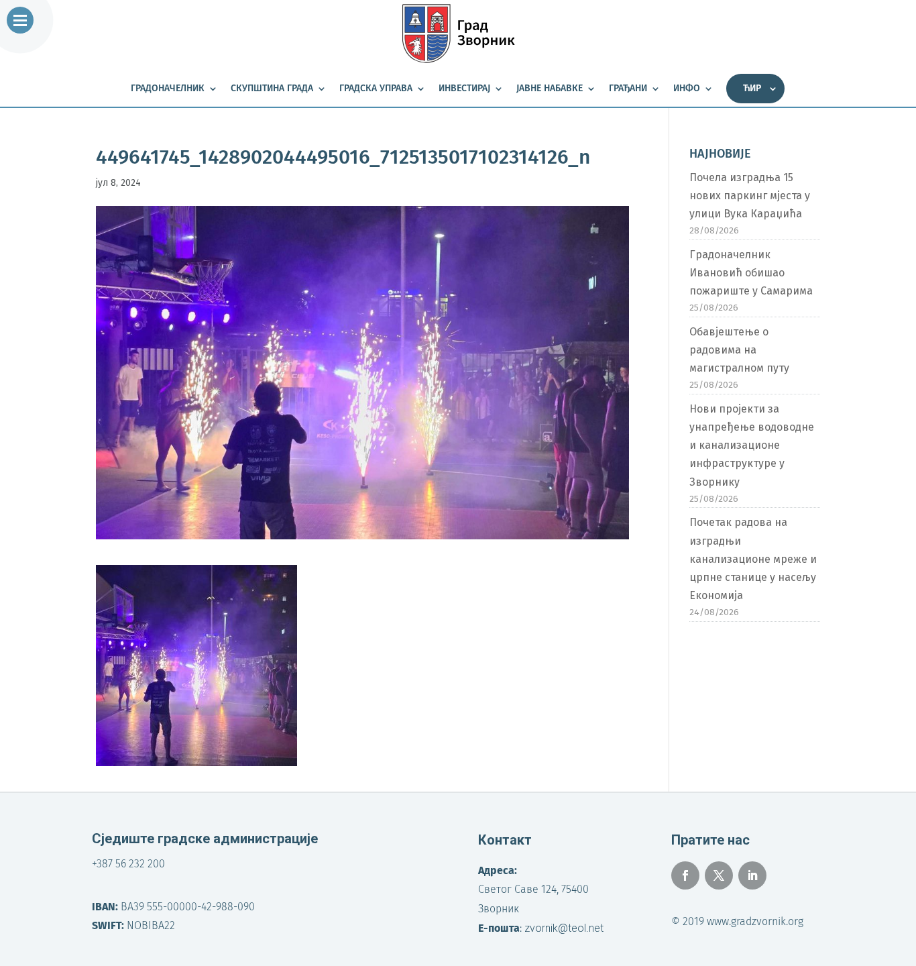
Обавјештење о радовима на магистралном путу (739, 349)
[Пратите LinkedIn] (752, 875)
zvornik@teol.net (564, 928)
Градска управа (375, 89)
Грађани (628, 89)
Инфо (686, 89)
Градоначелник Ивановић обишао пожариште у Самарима (751, 272)
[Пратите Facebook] (685, 875)
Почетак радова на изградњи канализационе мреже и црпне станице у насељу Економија (753, 559)
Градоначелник (168, 89)
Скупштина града (272, 89)
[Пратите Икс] (719, 875)
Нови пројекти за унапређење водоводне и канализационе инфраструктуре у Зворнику (751, 445)
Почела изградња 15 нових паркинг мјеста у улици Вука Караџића (749, 195)
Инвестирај (464, 89)
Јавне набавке (549, 89)
